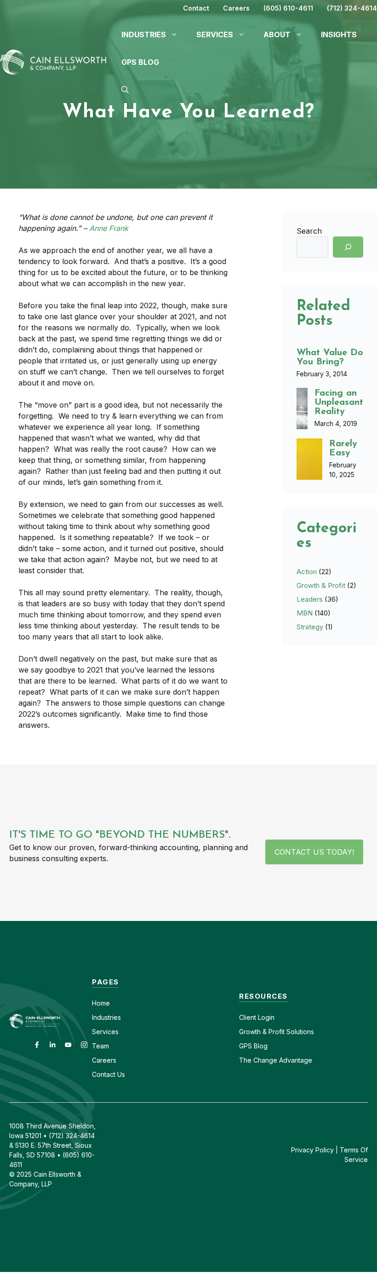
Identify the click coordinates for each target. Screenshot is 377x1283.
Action (307, 571)
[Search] (348, 247)
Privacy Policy (312, 1150)
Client (247, 1017)
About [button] (277, 34)
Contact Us (108, 1074)
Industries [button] (143, 34)
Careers (236, 8)
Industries (106, 1017)
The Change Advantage (275, 1060)
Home (101, 1003)
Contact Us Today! (314, 852)
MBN (305, 613)
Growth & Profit (321, 585)
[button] (125, 90)
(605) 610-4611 (288, 8)
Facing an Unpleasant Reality (338, 402)
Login (265, 1017)
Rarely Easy (343, 448)
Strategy (310, 626)
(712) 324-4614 (352, 8)
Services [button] (214, 34)
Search (309, 231)
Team (100, 1046)
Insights (339, 34)
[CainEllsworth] (56, 61)
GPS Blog (140, 62)
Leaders (310, 599)
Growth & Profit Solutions (276, 1032)
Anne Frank (108, 228)
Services (105, 1032)
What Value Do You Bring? (330, 357)
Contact (196, 8)
